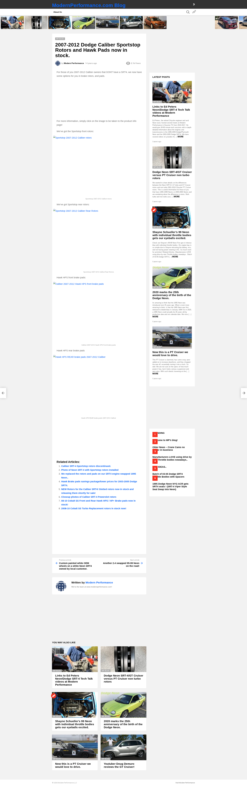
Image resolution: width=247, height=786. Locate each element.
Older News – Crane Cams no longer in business (168, 448)
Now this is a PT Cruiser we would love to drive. (106, 26)
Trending (53, 695)
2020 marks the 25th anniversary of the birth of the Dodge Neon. (82, 25)
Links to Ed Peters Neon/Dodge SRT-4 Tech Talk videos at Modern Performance (12, 25)
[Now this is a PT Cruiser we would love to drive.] (107, 22)
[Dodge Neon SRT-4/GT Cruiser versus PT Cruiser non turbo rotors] (36, 22)
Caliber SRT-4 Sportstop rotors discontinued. (86, 466)
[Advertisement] (99, 98)
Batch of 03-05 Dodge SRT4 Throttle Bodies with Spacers (168, 475)
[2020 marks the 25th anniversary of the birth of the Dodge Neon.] (83, 22)
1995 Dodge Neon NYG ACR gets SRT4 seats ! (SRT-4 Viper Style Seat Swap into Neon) (170, 487)
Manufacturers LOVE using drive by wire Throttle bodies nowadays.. (172, 458)
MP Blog (57, 671)
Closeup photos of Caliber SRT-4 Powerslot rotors (88, 497)
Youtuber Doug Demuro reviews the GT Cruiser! (131, 26)
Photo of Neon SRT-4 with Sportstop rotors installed (89, 470)
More (180, 136)
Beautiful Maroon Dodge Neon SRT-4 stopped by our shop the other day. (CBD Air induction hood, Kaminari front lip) (226, 25)
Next (245, 22)
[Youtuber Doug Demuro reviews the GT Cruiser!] (131, 22)
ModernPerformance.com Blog (89, 5)
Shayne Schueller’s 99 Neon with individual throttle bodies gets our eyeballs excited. (60, 25)
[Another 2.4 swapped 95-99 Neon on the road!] (244, 393)
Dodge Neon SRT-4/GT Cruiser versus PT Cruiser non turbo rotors (36, 25)
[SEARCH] (187, 12)
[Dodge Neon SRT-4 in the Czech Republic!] (155, 22)
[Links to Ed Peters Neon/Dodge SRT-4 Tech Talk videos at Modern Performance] (12, 22)
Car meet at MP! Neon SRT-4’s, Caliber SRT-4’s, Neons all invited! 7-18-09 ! (194, 12)
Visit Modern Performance (185, 783)
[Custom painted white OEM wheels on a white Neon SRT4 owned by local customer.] (3, 393)
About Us (57, 12)
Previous (1, 22)
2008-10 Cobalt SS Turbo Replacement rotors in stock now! (93, 508)
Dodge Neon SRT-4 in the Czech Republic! (155, 26)
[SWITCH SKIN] (194, 4)
